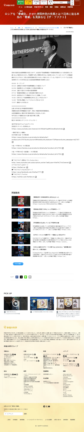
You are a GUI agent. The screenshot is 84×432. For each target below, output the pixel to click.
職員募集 (72, 419)
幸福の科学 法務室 (9, 361)
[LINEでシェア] (25, 277)
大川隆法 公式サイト (9, 356)
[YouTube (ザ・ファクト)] (70, 361)
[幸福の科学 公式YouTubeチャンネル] (49, 406)
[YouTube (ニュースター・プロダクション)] (66, 356)
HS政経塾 (26, 384)
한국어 (64, 389)
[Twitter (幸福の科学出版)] (33, 354)
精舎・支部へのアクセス (10, 360)
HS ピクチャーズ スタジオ (49, 354)
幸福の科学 (7, 354)
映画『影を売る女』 (47, 368)
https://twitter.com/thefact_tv (24, 176)
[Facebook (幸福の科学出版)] (35, 354)
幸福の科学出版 (28, 354)
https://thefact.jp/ (20, 167)
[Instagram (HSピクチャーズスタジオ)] (46, 356)
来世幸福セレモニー (48, 374)
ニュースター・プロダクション (70, 354)
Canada (65, 377)
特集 (46, 7)
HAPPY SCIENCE (43, 425)
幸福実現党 (7, 374)
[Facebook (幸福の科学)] (13, 354)
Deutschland (67, 378)
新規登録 (36, 2)
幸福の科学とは (38, 7)
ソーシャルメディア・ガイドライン (35, 419)
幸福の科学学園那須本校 (30, 378)
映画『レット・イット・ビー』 (49, 362)
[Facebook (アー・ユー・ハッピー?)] (38, 361)
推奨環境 (22, 419)
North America (67, 375)
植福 (50, 2)
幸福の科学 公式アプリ (10, 363)
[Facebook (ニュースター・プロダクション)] (64, 356)
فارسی (64, 393)
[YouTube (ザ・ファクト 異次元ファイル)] (78, 364)
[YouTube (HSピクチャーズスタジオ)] (44, 356)
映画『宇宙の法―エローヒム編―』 (51, 357)
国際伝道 (63, 7)
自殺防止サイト (47, 381)
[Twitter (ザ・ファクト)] (72, 361)
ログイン (43, 2)
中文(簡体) (66, 387)
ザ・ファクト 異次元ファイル (70, 364)
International (67, 374)
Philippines (66, 384)
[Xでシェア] (21, 277)
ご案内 (21, 11)
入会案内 (28, 2)
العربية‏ (64, 392)
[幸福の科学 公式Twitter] (47, 406)
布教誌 (56, 7)
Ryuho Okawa (67, 395)
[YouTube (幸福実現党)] (15, 374)
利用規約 (15, 419)
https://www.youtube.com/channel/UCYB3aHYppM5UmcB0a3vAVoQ (38, 129)
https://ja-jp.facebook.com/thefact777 (28, 172)
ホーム (20, 7)
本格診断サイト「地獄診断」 (10, 364)
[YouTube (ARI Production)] (76, 358)
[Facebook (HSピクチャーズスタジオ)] (59, 354)
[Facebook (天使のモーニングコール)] (78, 366)
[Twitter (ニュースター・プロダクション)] (78, 354)
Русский (67, 390)
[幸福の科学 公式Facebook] (44, 406)
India (64, 383)
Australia (66, 386)
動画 (51, 7)
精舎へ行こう (7, 359)
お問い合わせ (57, 419)
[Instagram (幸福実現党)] (17, 374)
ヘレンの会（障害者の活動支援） (51, 382)
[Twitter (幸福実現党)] (11, 374)
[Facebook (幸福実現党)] (13, 374)
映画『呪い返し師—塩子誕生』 (50, 360)
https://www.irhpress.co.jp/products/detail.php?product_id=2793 (38, 154)
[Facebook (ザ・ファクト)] (74, 361)
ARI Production (68, 357)
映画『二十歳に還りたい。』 (49, 363)
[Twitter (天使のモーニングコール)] (76, 366)
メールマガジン (8, 357)
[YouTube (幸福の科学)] (15, 354)
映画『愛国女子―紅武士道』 (50, 359)
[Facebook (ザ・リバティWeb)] (37, 357)
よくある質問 (48, 419)
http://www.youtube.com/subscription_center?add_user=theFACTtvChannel (41, 162)
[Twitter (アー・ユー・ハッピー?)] (36, 361)
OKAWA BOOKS (68, 396)
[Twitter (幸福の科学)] (11, 354)
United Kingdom (68, 381)
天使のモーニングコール (69, 365)
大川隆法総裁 (28, 7)
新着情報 (70, 7)
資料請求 (20, 2)
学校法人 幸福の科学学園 (30, 377)
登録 (25, 413)
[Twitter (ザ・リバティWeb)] (35, 357)
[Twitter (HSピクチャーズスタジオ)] (57, 354)
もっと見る (18, 263)
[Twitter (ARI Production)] (74, 358)
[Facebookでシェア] (17, 277)
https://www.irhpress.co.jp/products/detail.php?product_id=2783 (38, 148)
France (65, 380)
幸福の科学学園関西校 (29, 380)
